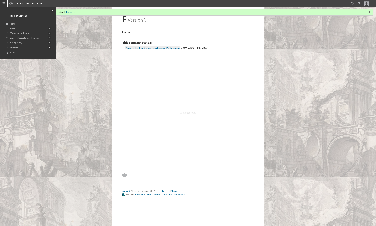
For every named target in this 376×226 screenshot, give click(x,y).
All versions (165, 191)
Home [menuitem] (12, 24)
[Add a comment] (125, 175)
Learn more (71, 12)
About (13, 28)
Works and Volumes (19, 33)
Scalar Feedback (179, 194)
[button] (359, 3)
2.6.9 (143, 194)
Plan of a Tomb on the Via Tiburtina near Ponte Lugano (152, 47)
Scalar (137, 194)
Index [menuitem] (12, 53)
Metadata (175, 191)
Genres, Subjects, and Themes (24, 38)
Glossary (14, 47)
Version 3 (126, 191)
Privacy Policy (166, 194)
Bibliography (16, 42)
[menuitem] (3, 3)
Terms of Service (153, 194)
